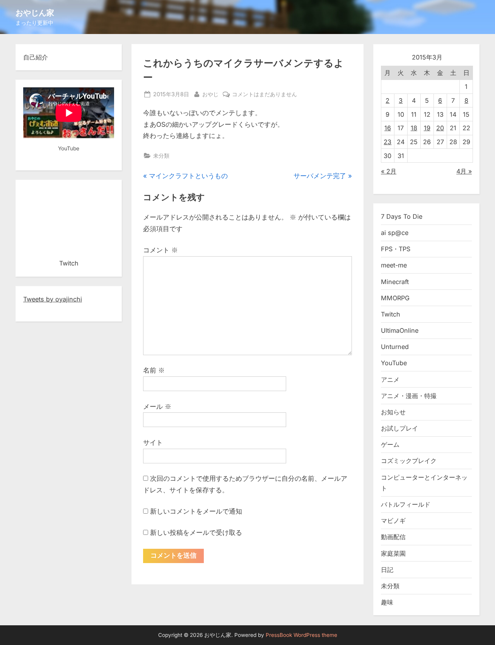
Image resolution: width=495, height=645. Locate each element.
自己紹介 (35, 57)
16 (387, 128)
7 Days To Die (401, 216)
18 (414, 128)
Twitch (390, 314)
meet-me (394, 265)
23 (387, 142)
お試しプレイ (399, 428)
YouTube (394, 363)
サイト (153, 442)
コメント (160, 250)
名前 (154, 370)
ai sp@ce (394, 233)
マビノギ (393, 520)
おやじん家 (34, 12)
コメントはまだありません (264, 94)
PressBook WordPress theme (301, 635)
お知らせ (393, 412)
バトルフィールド (405, 504)
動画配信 (393, 537)
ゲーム (390, 444)
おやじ (210, 93)
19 (427, 128)
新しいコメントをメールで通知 (196, 511)
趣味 (387, 602)
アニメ (390, 379)
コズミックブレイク (409, 461)
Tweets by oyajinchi (52, 299)
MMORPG (395, 298)
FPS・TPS (395, 249)
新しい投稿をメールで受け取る (196, 532)
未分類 (161, 155)
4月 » (464, 171)
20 (440, 128)
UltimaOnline (399, 330)
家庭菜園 (393, 553)
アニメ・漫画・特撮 (409, 396)
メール (157, 406)
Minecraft (395, 282)
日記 (387, 570)
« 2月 (388, 171)
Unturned (395, 347)
